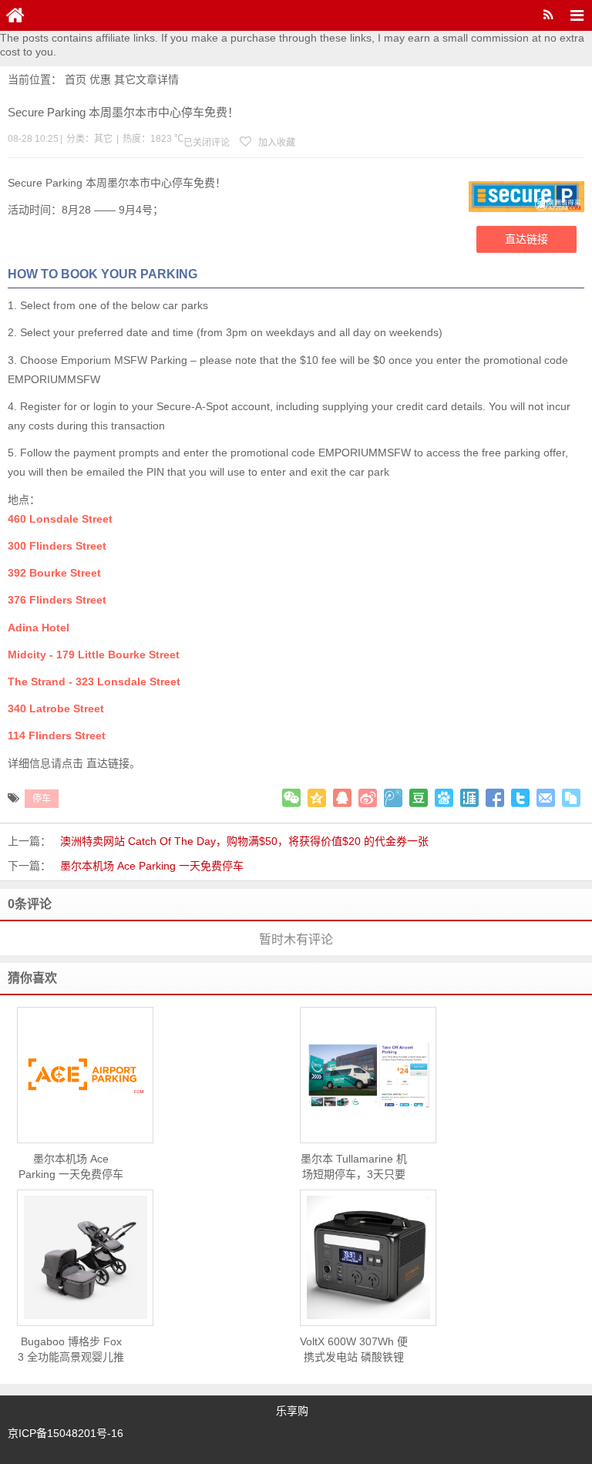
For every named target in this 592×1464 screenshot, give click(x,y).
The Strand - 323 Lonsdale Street (94, 681)
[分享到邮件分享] (545, 798)
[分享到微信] (291, 798)
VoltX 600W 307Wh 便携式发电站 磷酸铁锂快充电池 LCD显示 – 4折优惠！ (354, 1350)
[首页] (15, 15)
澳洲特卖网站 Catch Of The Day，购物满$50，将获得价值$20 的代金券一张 (244, 841)
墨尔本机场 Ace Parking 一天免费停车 (152, 866)
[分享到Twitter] (520, 798)
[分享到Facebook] (495, 798)
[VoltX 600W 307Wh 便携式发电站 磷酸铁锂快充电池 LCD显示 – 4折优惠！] (368, 1257)
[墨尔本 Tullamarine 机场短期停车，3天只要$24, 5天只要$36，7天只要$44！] (368, 1075)
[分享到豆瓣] (418, 798)
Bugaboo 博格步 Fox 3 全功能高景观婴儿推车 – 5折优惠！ (71, 1350)
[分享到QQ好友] (342, 798)
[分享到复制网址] (571, 798)
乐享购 (292, 1411)
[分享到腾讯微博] (393, 798)
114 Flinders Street (58, 735)
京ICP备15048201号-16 (65, 1433)
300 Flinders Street (57, 546)
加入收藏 (275, 142)
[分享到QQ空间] (317, 798)
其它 (125, 79)
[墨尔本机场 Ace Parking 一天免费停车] (85, 1075)
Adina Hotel (38, 627)
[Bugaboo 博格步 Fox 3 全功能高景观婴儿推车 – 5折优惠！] (85, 1257)
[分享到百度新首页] (444, 798)
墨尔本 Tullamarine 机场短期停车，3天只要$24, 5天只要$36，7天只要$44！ (354, 1167)
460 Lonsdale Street (60, 519)
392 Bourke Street (54, 573)
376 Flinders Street (57, 600)
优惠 (100, 79)
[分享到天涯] (469, 798)
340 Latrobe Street (56, 708)
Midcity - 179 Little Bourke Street (94, 654)
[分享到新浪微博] (367, 798)
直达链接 (526, 239)
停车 (41, 798)
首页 (75, 79)
